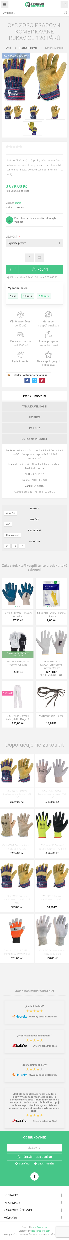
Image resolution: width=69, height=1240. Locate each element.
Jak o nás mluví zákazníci (34, 991)
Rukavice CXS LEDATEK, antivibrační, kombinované (17, 952)
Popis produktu (34, 395)
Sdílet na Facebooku (27, 380)
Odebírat (24, 1163)
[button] (15, 606)
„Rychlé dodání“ (34, 1006)
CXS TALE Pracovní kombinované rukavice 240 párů (52, 794)
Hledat (65, 12)
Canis (18, 203)
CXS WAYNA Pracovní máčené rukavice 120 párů (52, 847)
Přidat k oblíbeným (29, 257)
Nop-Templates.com (40, 1231)
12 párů (27, 296)
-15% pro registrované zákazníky (17, 654)
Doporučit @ (39, 257)
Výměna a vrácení (20, 319)
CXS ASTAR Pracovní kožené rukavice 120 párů (16, 847)
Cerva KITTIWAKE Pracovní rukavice (18, 615)
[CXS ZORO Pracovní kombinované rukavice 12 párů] (17, 876)
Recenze (34, 417)
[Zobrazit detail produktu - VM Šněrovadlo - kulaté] (51, 696)
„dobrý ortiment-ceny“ (35, 1065)
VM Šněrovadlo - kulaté (51, 716)
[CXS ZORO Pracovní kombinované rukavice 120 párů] (17, 771)
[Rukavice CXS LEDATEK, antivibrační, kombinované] (17, 930)
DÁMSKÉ (8, 693)
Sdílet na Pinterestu (42, 380)
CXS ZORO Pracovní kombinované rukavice (52, 898)
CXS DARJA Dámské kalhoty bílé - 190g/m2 (17, 718)
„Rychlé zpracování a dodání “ (34, 1035)
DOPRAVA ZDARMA (16, 56)
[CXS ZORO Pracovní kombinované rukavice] (52, 876)
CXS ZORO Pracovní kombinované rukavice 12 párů (17, 899)
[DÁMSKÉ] (7, 683)
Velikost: (12, 236)
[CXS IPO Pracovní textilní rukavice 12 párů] (52, 930)
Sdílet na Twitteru (34, 380)
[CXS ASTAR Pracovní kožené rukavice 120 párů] (17, 825)
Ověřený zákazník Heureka (43, 1016)
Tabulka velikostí (34, 406)
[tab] (34, 396)
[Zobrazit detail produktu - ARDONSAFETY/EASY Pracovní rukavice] (17, 642)
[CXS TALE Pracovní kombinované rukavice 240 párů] (52, 771)
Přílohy (34, 428)
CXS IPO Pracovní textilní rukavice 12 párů (52, 952)
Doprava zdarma (20, 339)
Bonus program (48, 339)
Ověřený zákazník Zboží (45, 1046)
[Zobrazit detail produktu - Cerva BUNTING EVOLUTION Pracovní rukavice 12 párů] (51, 642)
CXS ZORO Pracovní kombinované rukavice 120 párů (17, 794)
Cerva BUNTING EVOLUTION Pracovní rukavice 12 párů (51, 664)
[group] (17, 593)
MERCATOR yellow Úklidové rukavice (51, 615)
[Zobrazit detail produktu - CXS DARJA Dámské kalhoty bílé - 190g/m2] (17, 696)
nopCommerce (40, 1227)
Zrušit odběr (46, 1163)
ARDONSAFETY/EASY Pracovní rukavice (17, 663)
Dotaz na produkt (34, 438)
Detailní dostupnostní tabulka (29, 375)
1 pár (13, 296)
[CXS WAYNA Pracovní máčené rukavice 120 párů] (52, 825)
